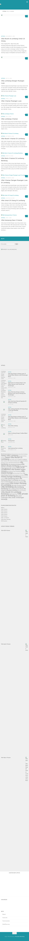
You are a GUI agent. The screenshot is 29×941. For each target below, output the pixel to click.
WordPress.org (6, 924)
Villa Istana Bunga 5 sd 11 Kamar (18, 475)
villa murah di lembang (22, 490)
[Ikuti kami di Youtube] (22, 239)
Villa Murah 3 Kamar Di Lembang (13, 138)
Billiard (2, 507)
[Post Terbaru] (4, 368)
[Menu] (27, 2)
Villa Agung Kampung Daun (14, 462)
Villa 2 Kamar (4, 509)
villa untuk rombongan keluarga (12, 498)
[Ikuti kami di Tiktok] (25, 239)
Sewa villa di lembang (22, 454)
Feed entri (4, 917)
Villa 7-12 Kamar (5, 517)
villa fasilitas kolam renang (13, 470)
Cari (16, 244)
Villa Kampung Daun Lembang (15, 448)
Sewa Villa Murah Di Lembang (11, 458)
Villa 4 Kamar (4, 512)
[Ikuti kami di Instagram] (27, 239)
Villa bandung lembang (14, 464)
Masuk (4, 914)
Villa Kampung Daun (11, 478)
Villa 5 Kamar (4, 514)
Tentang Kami (11, 440)
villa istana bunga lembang (14, 476)
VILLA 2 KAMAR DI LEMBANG (21, 459)
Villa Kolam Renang (5, 519)
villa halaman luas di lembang (14, 471)
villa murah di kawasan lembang (13, 489)
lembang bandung (14, 454)
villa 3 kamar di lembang (12, 460)
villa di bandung (23, 466)
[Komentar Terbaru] (17, 368)
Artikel (3, 36)
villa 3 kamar (4, 460)
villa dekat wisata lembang (12, 465)
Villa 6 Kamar (4, 516)
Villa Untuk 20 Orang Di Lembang (13, 200)
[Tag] (24, 368)
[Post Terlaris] (11, 368)
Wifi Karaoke (4, 521)
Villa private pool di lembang (14, 495)
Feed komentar (6, 920)
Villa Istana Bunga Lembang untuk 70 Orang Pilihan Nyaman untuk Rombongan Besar (18, 375)
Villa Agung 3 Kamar (4, 462)
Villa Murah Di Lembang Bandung (11, 493)
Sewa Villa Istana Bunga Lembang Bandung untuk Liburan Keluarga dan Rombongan (17, 393)
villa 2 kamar (11, 459)
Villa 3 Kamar (4, 511)
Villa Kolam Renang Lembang (18, 485)
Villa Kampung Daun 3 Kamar (11, 220)
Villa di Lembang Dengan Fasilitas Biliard (17, 433)
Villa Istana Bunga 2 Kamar (18, 473)
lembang (8, 454)
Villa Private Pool (13, 494)
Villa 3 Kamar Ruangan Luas (11, 101)
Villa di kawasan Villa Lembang (8, 467)
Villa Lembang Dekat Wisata (15, 488)
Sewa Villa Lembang (13, 425)
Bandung (3, 454)
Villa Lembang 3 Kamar (9, 119)
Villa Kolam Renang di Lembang (13, 484)
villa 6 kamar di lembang (22, 460)
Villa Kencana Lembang (18, 481)
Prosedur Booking (19, 936)
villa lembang (7, 487)
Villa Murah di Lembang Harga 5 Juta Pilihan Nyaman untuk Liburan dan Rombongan (17, 384)
